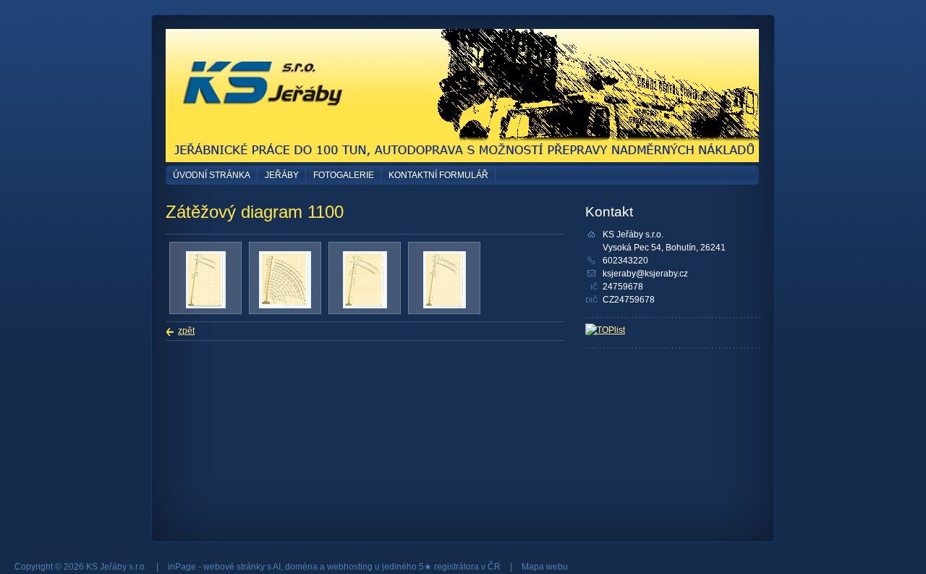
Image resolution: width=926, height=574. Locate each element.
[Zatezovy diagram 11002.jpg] (365, 305)
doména (301, 567)
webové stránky (234, 567)
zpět (186, 331)
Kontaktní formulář (438, 175)
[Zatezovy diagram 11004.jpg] (206, 305)
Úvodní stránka (211, 175)
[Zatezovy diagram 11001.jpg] (285, 305)
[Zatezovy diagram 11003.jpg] (444, 305)
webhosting (350, 567)
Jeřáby (282, 175)
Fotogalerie (343, 175)
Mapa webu (545, 567)
